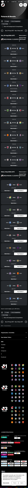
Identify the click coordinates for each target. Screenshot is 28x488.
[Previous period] (2, 31)
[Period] (2, 21)
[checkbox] (2, 26)
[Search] (25, 5)
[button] (21, 5)
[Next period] (26, 31)
